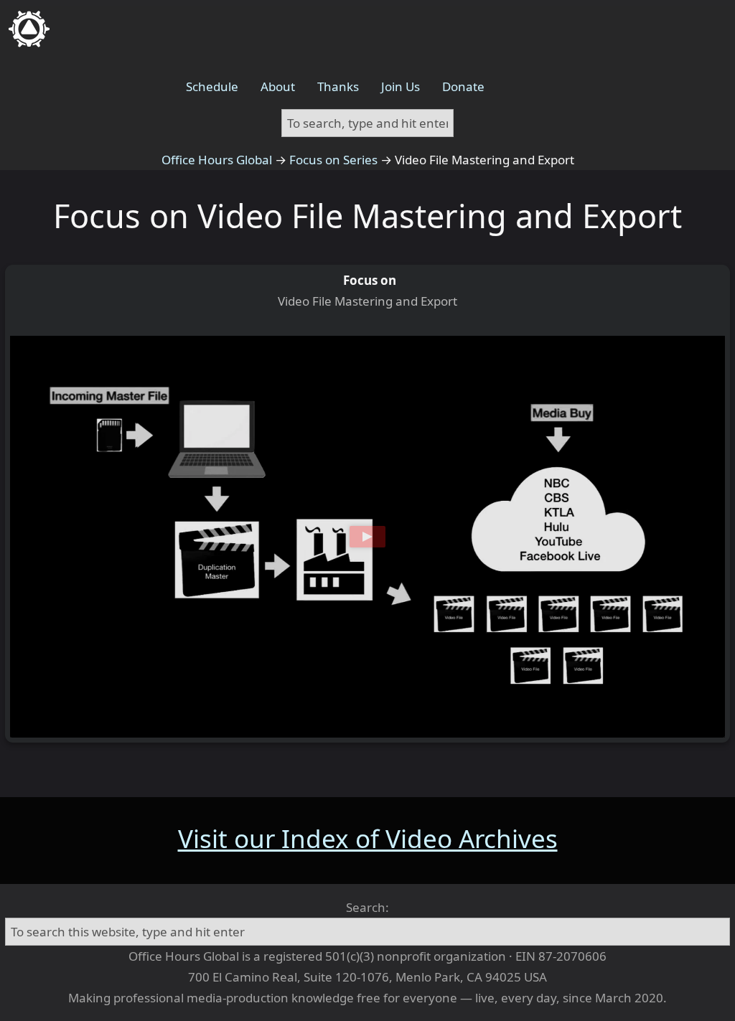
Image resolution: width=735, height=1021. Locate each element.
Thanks (338, 86)
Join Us (400, 86)
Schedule (212, 86)
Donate (463, 86)
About (278, 86)
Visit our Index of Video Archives (368, 838)
